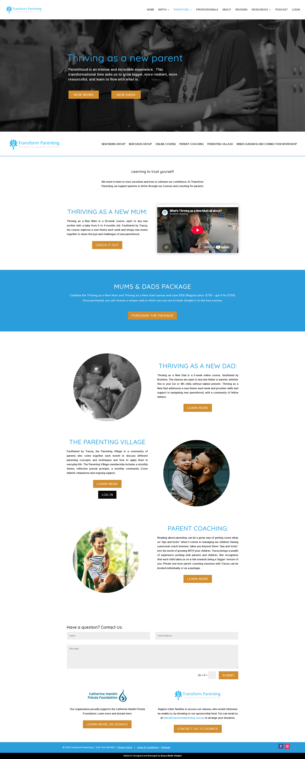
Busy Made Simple (171, 755)
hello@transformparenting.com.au (183, 718)
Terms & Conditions (147, 747)
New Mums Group (113, 144)
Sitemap (165, 747)
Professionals (207, 9)
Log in (107, 494)
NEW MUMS (84, 94)
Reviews (241, 9)
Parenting (181, 9)
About (226, 9)
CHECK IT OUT (107, 245)
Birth (162, 9)
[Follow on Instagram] (287, 746)
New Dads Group (140, 144)
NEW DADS (126, 94)
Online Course (165, 144)
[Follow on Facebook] (280, 746)
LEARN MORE (197, 408)
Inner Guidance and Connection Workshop (267, 144)
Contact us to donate (197, 729)
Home (150, 9)
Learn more (107, 484)
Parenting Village (220, 144)
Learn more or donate (107, 724)
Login (296, 9)
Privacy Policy (125, 747)
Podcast (281, 9)
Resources (260, 9)
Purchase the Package (152, 315)
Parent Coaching (191, 144)
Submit (228, 675)
